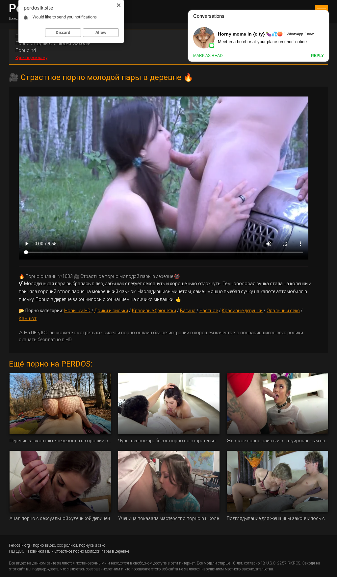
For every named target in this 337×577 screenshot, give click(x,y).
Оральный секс (283, 310)
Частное (208, 310)
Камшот (28, 318)
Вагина (187, 310)
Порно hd (25, 50)
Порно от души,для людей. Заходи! (52, 43)
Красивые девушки (242, 310)
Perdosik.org (19, 545)
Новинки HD (77, 310)
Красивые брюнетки (154, 310)
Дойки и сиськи (111, 310)
